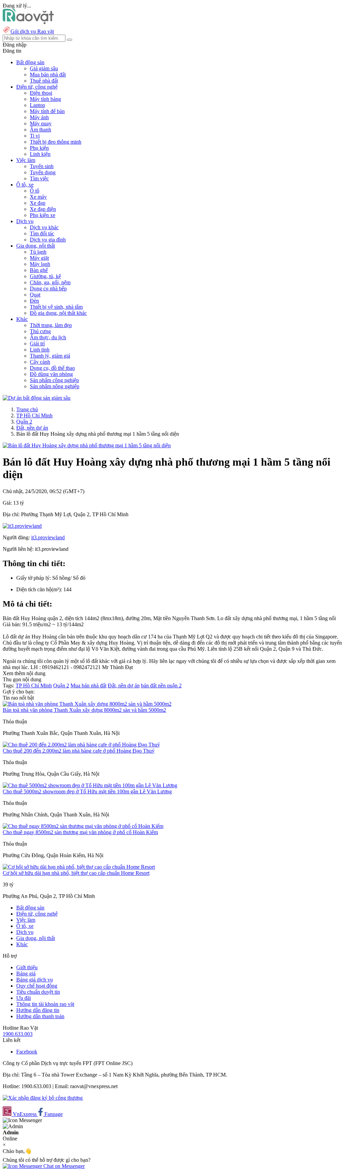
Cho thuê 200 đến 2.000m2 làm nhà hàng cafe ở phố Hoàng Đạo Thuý (79, 751)
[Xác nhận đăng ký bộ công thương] (43, 1098)
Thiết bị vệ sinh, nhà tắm (56, 307)
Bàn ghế (39, 270)
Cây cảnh (40, 362)
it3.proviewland (48, 537)
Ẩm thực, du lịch (48, 337)
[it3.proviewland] (22, 526)
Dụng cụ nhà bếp (48, 288)
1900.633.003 (18, 1034)
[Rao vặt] (28, 22)
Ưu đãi (23, 998)
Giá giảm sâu (44, 68)
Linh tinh (39, 350)
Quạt (35, 294)
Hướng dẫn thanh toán (40, 1016)
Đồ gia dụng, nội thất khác (58, 313)
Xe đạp (37, 203)
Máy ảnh (39, 117)
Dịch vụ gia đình (48, 239)
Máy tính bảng (45, 99)
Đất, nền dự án (32, 428)
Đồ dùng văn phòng (51, 374)
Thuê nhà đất (44, 81)
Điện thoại (41, 93)
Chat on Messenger (63, 1166)
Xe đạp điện (43, 209)
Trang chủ (27, 409)
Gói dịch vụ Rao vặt (32, 31)
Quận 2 (24, 422)
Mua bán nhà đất (48, 74)
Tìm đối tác (42, 233)
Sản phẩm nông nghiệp (54, 386)
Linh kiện (40, 154)
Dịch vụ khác (44, 227)
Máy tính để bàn (47, 111)
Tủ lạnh (38, 252)
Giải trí (37, 343)
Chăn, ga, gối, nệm (50, 282)
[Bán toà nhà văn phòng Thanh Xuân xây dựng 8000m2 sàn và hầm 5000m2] (87, 704)
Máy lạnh (40, 264)
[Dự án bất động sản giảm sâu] (36, 398)
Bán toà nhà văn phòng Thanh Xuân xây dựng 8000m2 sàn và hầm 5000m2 (84, 710)
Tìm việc (39, 178)
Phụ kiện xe (42, 215)
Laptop (37, 105)
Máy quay (41, 123)
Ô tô (34, 191)
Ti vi (35, 136)
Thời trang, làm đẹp (51, 325)
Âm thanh (40, 129)
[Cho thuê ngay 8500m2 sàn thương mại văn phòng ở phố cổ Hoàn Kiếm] (83, 826)
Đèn (34, 301)
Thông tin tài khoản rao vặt (45, 1004)
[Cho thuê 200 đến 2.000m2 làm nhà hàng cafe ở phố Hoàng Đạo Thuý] (81, 744)
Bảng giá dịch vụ (34, 979)
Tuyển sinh (42, 166)
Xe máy (38, 197)
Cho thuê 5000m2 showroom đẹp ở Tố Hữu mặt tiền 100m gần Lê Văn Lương (87, 791)
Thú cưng (40, 331)
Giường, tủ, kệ (45, 276)
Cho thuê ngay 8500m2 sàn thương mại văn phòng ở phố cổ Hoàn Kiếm (80, 832)
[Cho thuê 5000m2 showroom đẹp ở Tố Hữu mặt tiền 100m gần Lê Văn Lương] (90, 785)
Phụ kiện (39, 148)
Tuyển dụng (43, 172)
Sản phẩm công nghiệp (54, 380)
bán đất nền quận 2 (161, 685)
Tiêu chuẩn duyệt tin (38, 992)
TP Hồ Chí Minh (34, 415)
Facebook (26, 1051)
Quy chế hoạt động (36, 986)
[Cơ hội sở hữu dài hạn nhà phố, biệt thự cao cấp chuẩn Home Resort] (79, 867)
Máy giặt (39, 258)
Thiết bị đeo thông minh (55, 142)
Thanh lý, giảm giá (50, 356)
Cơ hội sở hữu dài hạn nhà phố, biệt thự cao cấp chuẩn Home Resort (76, 873)
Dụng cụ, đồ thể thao (52, 368)
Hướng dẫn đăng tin (37, 1010)
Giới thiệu (27, 967)
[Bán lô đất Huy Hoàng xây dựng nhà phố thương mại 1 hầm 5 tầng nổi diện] (87, 445)
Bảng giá (26, 973)
